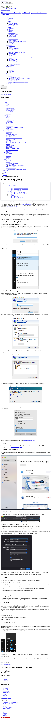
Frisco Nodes (11, 55)
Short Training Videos (13, 49)
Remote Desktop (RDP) (11, 185)
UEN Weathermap (10, 164)
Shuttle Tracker (6, 692)
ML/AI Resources (12, 40)
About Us (8, 17)
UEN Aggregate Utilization (14, 79)
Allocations (10, 70)
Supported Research (10, 110)
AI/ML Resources (9, 126)
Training (10, 72)
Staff (9, 21)
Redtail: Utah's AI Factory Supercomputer (17, 41)
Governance (11, 28)
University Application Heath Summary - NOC (18, 82)
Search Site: (3, 2)
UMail (4, 694)
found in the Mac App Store (16, 447)
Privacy (4, 706)
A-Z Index (5, 688)
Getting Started (11, 47)
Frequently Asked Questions (14, 64)
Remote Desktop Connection (29, 440)
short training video (26, 204)
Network (10, 76)
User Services (11, 42)
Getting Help (11, 71)
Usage (7, 73)
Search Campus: (4, 5)
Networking (11, 37)
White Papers (11, 65)
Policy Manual (11, 60)
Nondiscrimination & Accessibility (10, 703)
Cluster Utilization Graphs (13, 74)
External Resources (12, 43)
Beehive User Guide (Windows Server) (16, 52)
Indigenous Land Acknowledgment (10, 702)
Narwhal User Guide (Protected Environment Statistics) (20, 57)
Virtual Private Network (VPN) (32, 209)
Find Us (5, 679)
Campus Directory (7, 689)
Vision (9, 19)
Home (4, 101)
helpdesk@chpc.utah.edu (12, 206)
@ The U (5, 695)
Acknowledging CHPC (13, 24)
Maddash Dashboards (15, 77)
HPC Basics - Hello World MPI (15, 62)
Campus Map (6, 691)
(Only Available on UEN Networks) (16, 165)
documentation (6, 173)
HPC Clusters (11, 31)
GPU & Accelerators (12, 53)
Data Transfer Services (13, 34)
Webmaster (5, 681)
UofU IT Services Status (13, 80)
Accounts (10, 68)
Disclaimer (5, 705)
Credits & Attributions (7, 707)
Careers (10, 22)
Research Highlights (12, 25)
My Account (8, 83)
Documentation (9, 45)
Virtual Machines (12, 35)
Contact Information (12, 23)
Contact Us (5, 680)
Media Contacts (6, 708)
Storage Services (11, 33)
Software (10, 58)
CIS (4, 693)
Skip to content (4, 1)
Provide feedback (5, 717)
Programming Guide (12, 59)
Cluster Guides (11, 51)
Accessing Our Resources (13, 48)
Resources (8, 29)
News (9, 27)
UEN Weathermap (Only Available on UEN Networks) (20, 78)
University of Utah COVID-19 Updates (9, 8)
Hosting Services (12, 36)
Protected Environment (13, 39)
